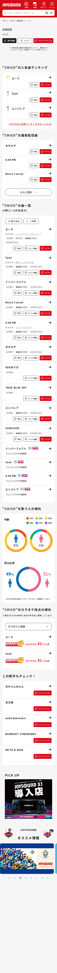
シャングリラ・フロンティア (28, 234)
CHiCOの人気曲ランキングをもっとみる (30, 123)
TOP (3, 21)
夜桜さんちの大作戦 (24, 262)
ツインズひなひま (23, 327)
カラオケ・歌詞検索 (16, 21)
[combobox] (31, 221)
